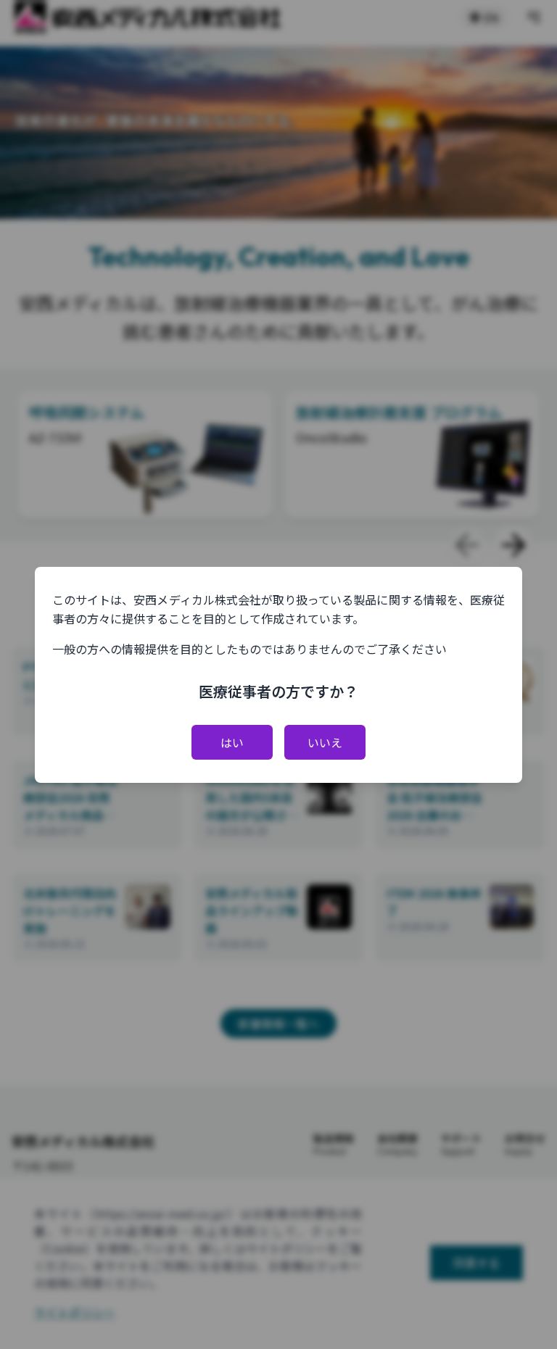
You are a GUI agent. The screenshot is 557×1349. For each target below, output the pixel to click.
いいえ (325, 742)
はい (232, 742)
